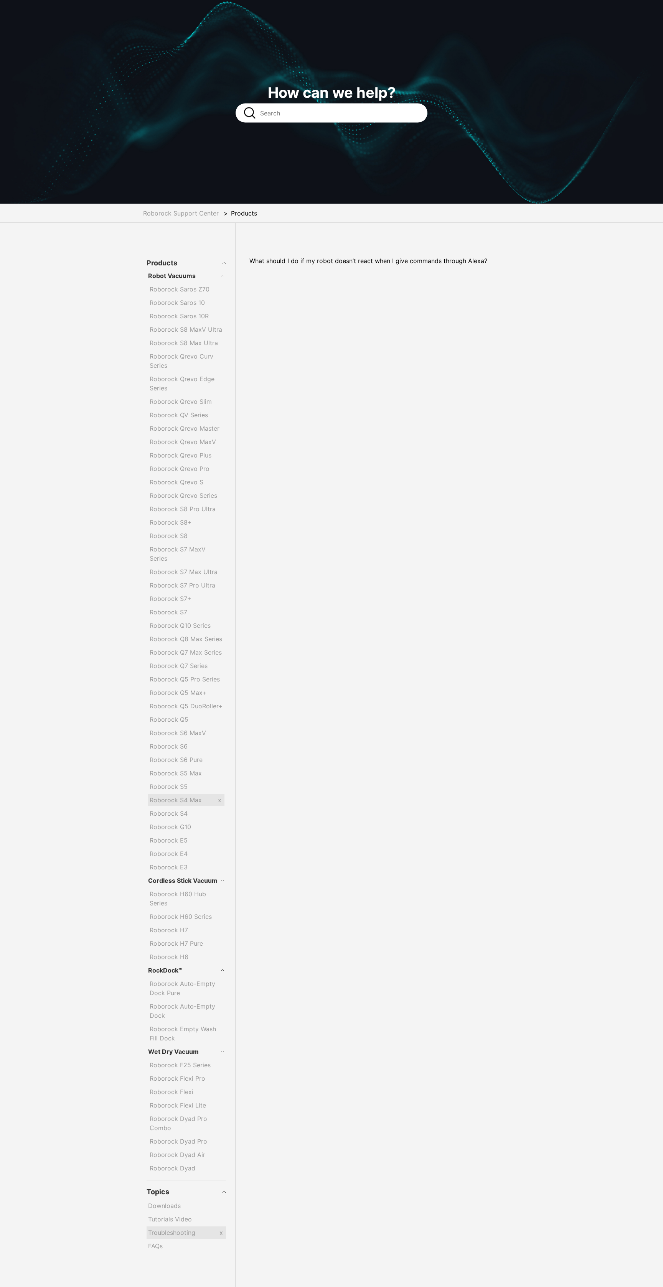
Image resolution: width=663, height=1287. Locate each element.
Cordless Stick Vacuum (183, 880)
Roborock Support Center (181, 213)
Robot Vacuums (172, 276)
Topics (158, 1192)
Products (162, 263)
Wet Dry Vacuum (173, 1051)
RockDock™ (165, 970)
